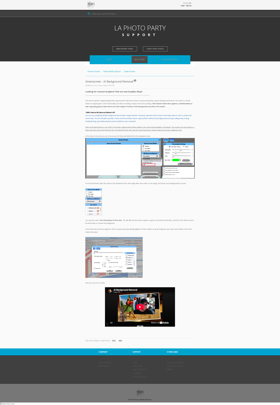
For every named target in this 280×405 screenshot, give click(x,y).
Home (109, 59)
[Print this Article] (135, 80)
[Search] (89, 13)
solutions (137, 373)
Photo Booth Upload (112, 71)
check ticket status (140, 370)
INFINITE (169, 370)
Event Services (104, 366)
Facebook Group (170, 59)
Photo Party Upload (174, 366)
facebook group (139, 377)
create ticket (138, 366)
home (135, 363)
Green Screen (129, 71)
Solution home (94, 71)
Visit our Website (105, 363)
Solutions (139, 59)
